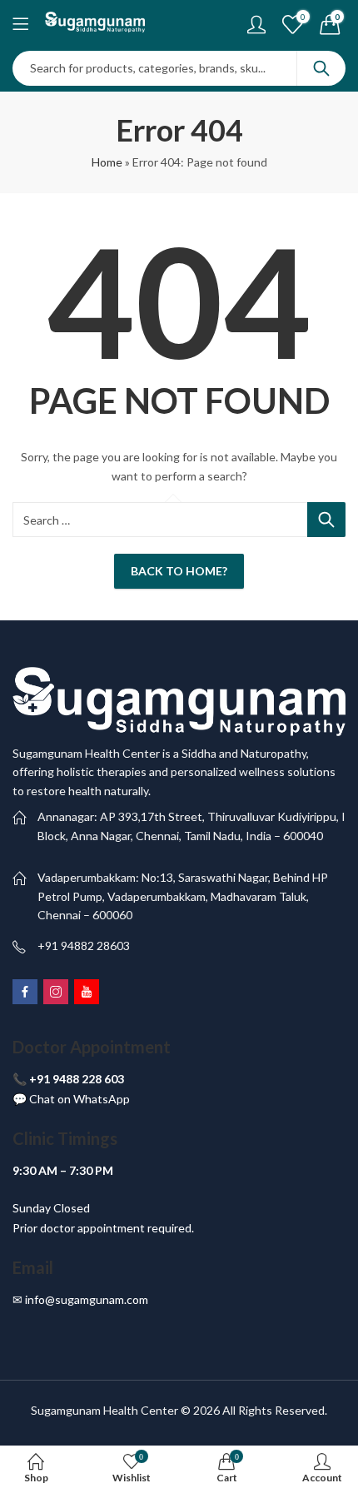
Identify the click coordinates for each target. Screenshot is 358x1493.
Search (321, 68)
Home (107, 162)
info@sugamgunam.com (86, 1299)
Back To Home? (179, 571)
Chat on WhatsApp (79, 1099)
